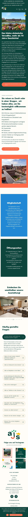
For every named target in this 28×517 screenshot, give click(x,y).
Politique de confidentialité (16, 515)
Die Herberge (14, 475)
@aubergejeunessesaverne (14, 445)
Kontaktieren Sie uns (14, 481)
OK (7, 515)
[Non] (26, 512)
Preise (14, 477)
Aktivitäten (14, 479)
